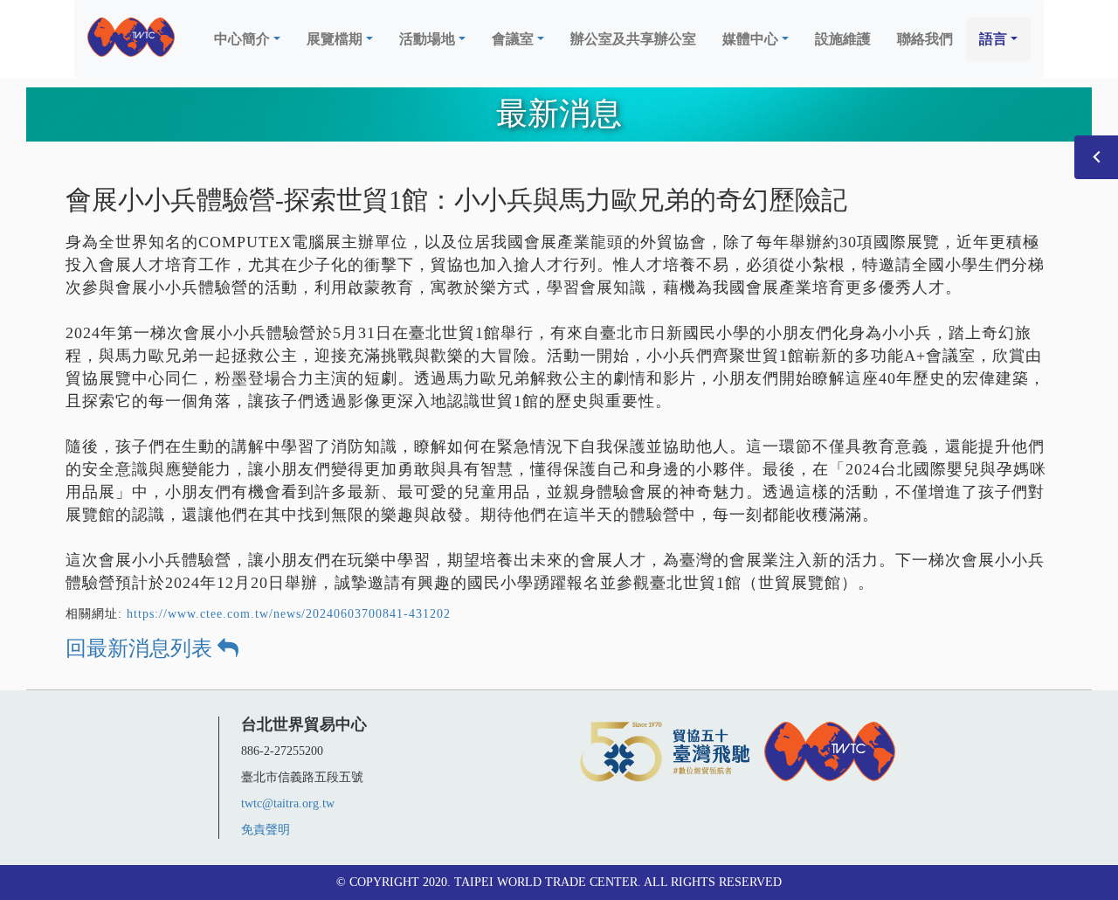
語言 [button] (993, 38)
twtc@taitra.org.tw (288, 803)
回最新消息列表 (141, 648)
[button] (247, 39)
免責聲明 (265, 829)
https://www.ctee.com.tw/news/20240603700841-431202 (289, 613)
